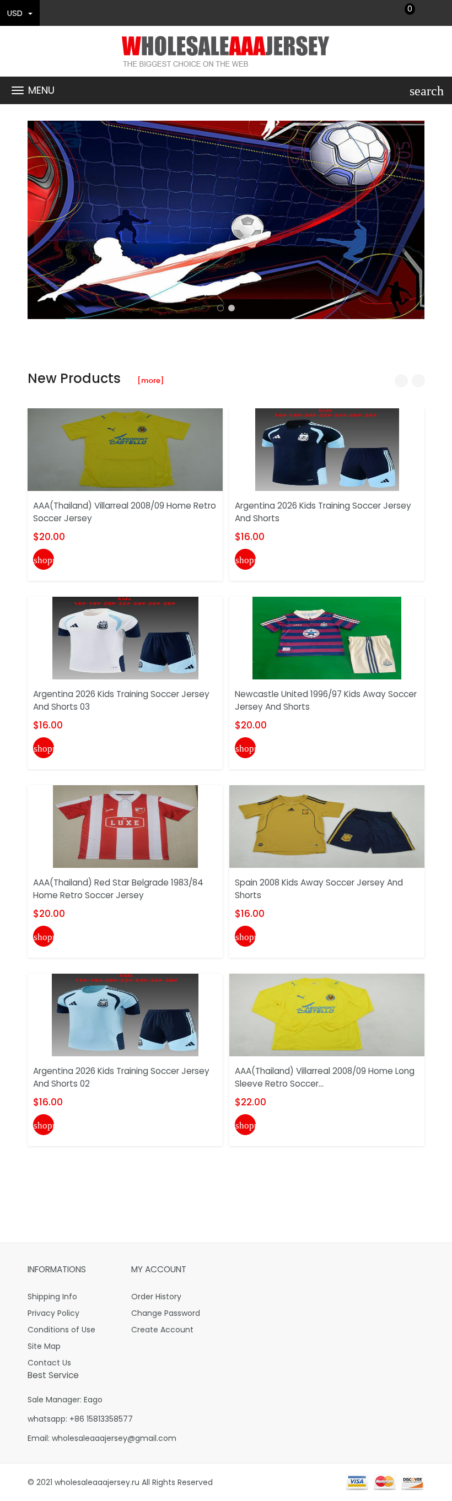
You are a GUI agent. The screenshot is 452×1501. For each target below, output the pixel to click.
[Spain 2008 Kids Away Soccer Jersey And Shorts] (326, 826)
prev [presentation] (39, 220)
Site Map (44, 1346)
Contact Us (49, 1362)
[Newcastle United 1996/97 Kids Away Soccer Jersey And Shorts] (326, 637)
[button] (220, 308)
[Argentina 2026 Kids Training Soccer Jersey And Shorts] (327, 449)
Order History (156, 1296)
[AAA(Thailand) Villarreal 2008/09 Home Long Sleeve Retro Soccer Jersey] (326, 1014)
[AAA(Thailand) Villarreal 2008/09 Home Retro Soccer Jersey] (125, 449)
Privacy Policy (53, 1313)
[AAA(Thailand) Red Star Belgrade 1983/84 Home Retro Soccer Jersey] (125, 826)
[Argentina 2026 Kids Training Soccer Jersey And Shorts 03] (125, 637)
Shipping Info (52, 1296)
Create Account (162, 1329)
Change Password (165, 1313)
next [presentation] (413, 220)
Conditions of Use (61, 1329)
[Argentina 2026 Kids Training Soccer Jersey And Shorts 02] (125, 1014)
